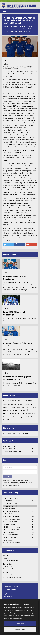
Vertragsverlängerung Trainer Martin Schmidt (18, 344)
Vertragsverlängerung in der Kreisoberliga (14, 277)
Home (6, 26)
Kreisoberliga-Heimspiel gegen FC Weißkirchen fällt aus (17, 378)
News (31, 26)
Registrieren (8, 596)
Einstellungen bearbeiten (20, 629)
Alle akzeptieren (20, 623)
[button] (8, 244)
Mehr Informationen (17, 618)
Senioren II (23, 26)
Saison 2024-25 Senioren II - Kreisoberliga (14, 313)
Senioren (13, 26)
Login (6, 594)
